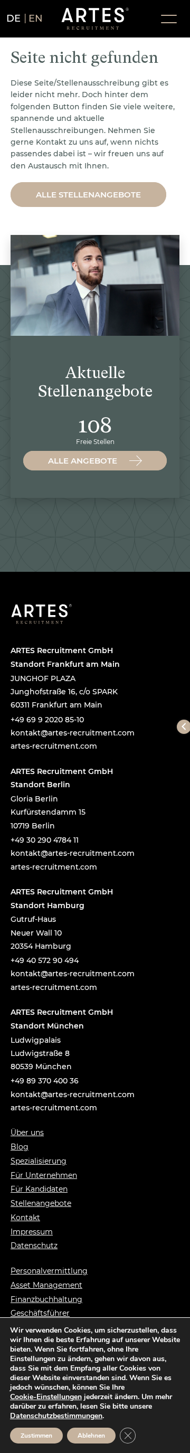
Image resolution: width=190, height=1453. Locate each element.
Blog (19, 1147)
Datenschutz (34, 1245)
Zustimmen (36, 1435)
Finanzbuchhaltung (46, 1299)
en (35, 18)
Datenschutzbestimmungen (56, 1416)
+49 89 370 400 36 (45, 1081)
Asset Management (46, 1285)
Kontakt (25, 1217)
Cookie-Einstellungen (46, 1397)
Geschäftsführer (40, 1313)
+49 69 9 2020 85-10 (47, 719)
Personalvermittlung (49, 1271)
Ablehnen (91, 1435)
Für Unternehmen (44, 1175)
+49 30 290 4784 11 (45, 840)
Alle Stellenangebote (88, 195)
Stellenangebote (41, 1203)
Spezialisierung (38, 1161)
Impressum (32, 1232)
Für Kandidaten (39, 1189)
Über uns (27, 1132)
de (13, 18)
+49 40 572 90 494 (45, 960)
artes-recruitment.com (54, 746)
